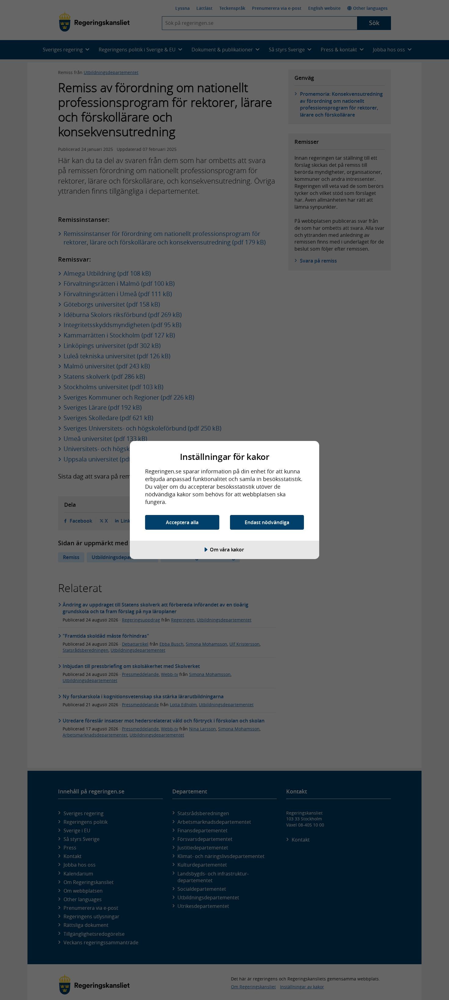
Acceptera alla (182, 522)
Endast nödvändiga (267, 522)
